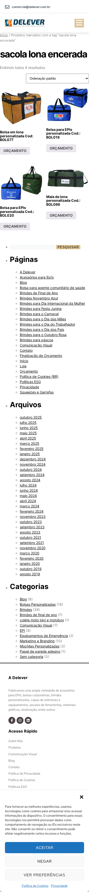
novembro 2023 (32, 516)
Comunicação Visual (36, 345)
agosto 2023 (30, 532)
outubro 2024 (31, 469)
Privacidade (59, 886)
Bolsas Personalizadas (38, 604)
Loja (23, 366)
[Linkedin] (28, 720)
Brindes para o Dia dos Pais (42, 329)
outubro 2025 (31, 417)
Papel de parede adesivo (40, 651)
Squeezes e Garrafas (37, 392)
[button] (81, 796)
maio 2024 (28, 496)
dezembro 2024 (33, 459)
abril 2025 (28, 438)
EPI (22, 630)
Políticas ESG (30, 382)
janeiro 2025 (30, 454)
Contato (26, 350)
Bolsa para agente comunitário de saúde (52, 288)
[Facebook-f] (11, 720)
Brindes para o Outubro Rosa (43, 335)
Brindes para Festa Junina (41, 308)
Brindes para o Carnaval (39, 314)
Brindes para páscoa (36, 340)
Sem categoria (31, 656)
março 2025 (29, 443)
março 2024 (29, 506)
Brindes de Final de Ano (39, 293)
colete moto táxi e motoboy (42, 620)
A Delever (27, 272)
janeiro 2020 (30, 563)
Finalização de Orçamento (41, 355)
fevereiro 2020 (32, 558)
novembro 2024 (32, 464)
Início (4, 35)
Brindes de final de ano (38, 615)
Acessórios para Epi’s (37, 277)
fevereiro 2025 (32, 448)
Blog (23, 282)
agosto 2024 (30, 480)
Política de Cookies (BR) (39, 376)
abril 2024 (28, 501)
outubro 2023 (31, 522)
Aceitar (44, 847)
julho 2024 (28, 485)
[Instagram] (20, 720)
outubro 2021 (30, 537)
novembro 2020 (32, 548)
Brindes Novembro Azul (39, 298)
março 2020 (29, 553)
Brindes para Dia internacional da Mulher (52, 303)
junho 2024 (29, 490)
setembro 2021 (32, 543)
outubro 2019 (31, 569)
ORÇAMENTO (14, 151)
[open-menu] (79, 23)
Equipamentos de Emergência (44, 636)
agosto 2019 (30, 574)
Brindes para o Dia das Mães (43, 319)
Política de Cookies (35, 886)
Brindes (26, 609)
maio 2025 (28, 433)
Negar (44, 861)
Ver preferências (44, 875)
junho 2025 (29, 428)
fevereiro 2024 (32, 511)
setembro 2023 (32, 527)
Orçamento (29, 371)
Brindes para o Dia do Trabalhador (47, 324)
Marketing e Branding (37, 641)
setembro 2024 (32, 475)
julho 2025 (28, 422)
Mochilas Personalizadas (39, 646)
